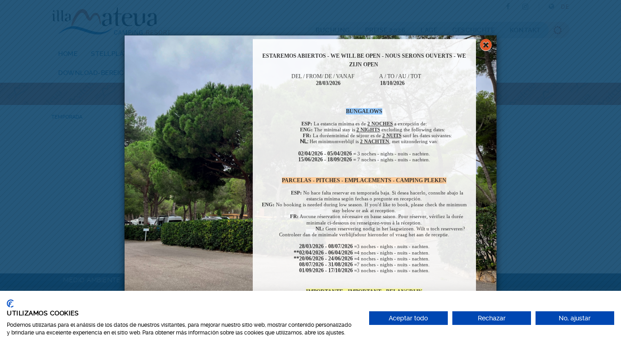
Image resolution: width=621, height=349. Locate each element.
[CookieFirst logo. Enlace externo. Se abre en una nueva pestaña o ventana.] (10, 303)
